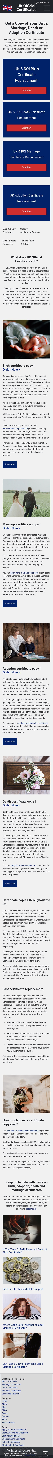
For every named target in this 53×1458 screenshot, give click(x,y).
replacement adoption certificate (33, 723)
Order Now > (11, 369)
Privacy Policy (8, 1422)
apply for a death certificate (22, 865)
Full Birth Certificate (11, 1442)
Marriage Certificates (11, 1384)
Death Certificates (10, 1387)
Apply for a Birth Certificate (14, 1429)
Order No (9, 672)
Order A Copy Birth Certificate (15, 1433)
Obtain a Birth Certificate (13, 1445)
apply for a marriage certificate (24, 573)
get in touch (31, 1209)
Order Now (26, 90)
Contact (5, 1416)
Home (4, 1401)
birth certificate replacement (15, 428)
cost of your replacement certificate (22, 1131)
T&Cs (4, 1419)
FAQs (4, 1410)
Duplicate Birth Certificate (13, 1439)
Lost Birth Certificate (11, 1436)
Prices (4, 1413)
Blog (4, 1407)
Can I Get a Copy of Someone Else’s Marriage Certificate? (23, 1365)
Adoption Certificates (11, 1390)
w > (18, 672)
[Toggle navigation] (46, 8)
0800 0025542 (43, 2)
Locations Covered (10, 1394)
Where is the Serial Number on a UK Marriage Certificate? (23, 1326)
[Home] (7, 8)
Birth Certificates (9, 1381)
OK (45, 1453)
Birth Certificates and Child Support (23, 1289)
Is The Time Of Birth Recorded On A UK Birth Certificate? (25, 1251)
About (4, 1404)
